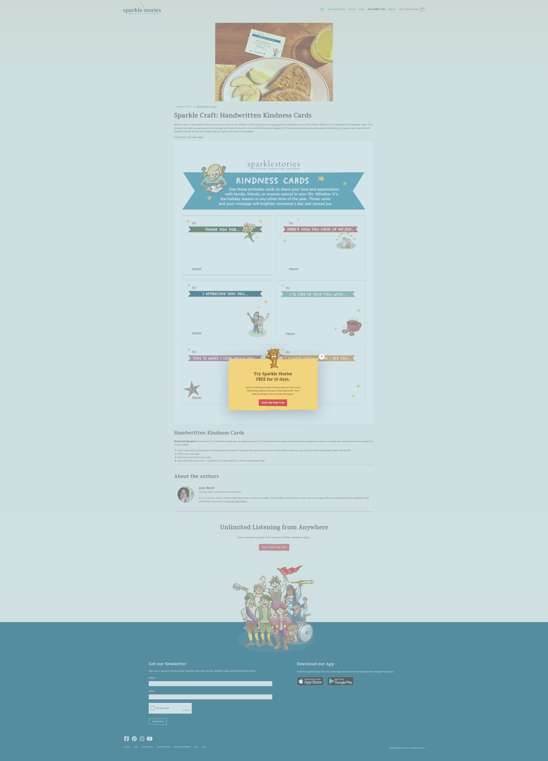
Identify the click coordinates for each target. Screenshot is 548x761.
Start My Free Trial (273, 403)
